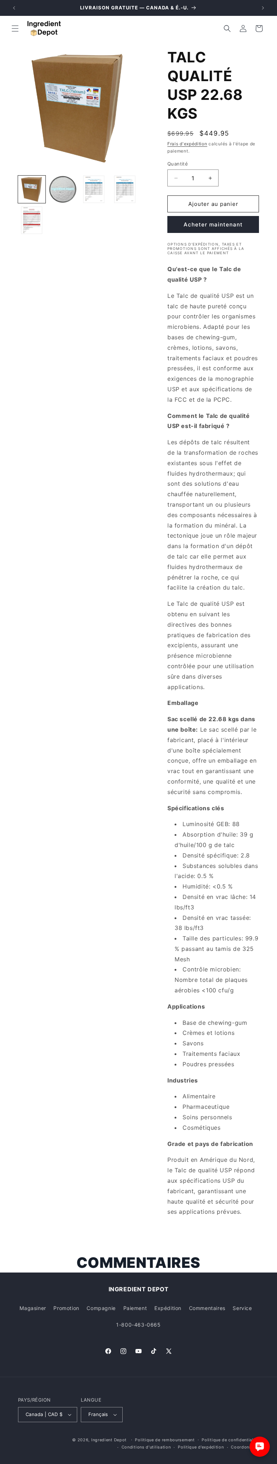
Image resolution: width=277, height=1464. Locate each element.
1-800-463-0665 (138, 1325)
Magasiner (32, 1308)
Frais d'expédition (187, 143)
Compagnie (101, 1308)
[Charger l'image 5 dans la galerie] (31, 220)
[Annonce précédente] (14, 8)
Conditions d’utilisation (146, 1447)
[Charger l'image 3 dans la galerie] (93, 189)
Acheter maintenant (213, 224)
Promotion (66, 1308)
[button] (15, 28)
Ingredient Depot (109, 1439)
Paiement (135, 1308)
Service (242, 1308)
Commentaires (207, 1308)
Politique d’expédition (201, 1447)
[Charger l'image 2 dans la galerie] (62, 189)
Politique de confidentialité (230, 1439)
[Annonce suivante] (263, 8)
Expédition (167, 1308)
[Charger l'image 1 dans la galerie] (31, 189)
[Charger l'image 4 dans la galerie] (124, 189)
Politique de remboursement (164, 1439)
